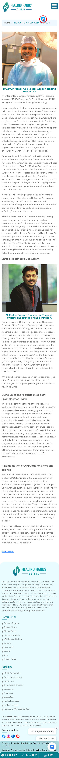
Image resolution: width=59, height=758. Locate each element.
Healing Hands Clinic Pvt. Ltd (26, 743)
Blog (6, 655)
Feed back (8, 647)
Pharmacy (8, 693)
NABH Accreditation (13, 639)
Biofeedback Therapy (13, 685)
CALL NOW (30, 755)
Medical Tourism (11, 705)
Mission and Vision (12, 635)
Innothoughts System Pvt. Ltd (42, 750)
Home (7, 23)
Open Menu (54, 6)
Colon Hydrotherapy (13, 677)
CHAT (50, 755)
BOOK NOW (11, 755)
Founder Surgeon (11, 623)
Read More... (8, 552)
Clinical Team (10, 631)
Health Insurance (11, 701)
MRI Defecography (12, 673)
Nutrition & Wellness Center (16, 709)
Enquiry (7, 651)
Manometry (9, 681)
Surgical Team (10, 627)
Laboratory (9, 697)
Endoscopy (9, 689)
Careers (7, 643)
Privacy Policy (10, 659)
